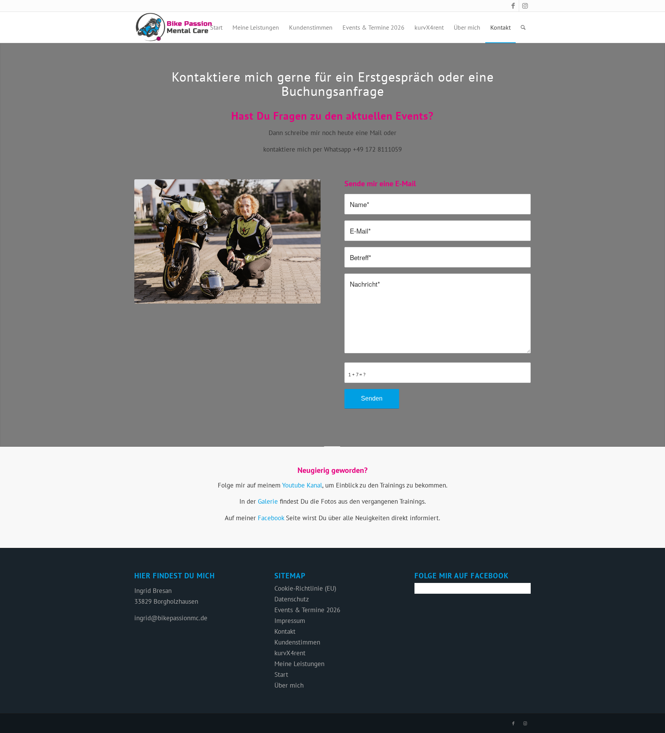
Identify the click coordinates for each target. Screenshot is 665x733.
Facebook (271, 518)
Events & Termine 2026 (307, 610)
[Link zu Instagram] (525, 6)
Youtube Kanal (302, 485)
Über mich (289, 685)
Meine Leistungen (299, 664)
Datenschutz (291, 599)
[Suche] (523, 27)
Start (281, 674)
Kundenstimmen (297, 642)
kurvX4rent (290, 653)
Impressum (289, 620)
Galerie (268, 501)
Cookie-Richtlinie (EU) (305, 588)
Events (412, 116)
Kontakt (285, 631)
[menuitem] (216, 27)
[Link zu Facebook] (513, 6)
